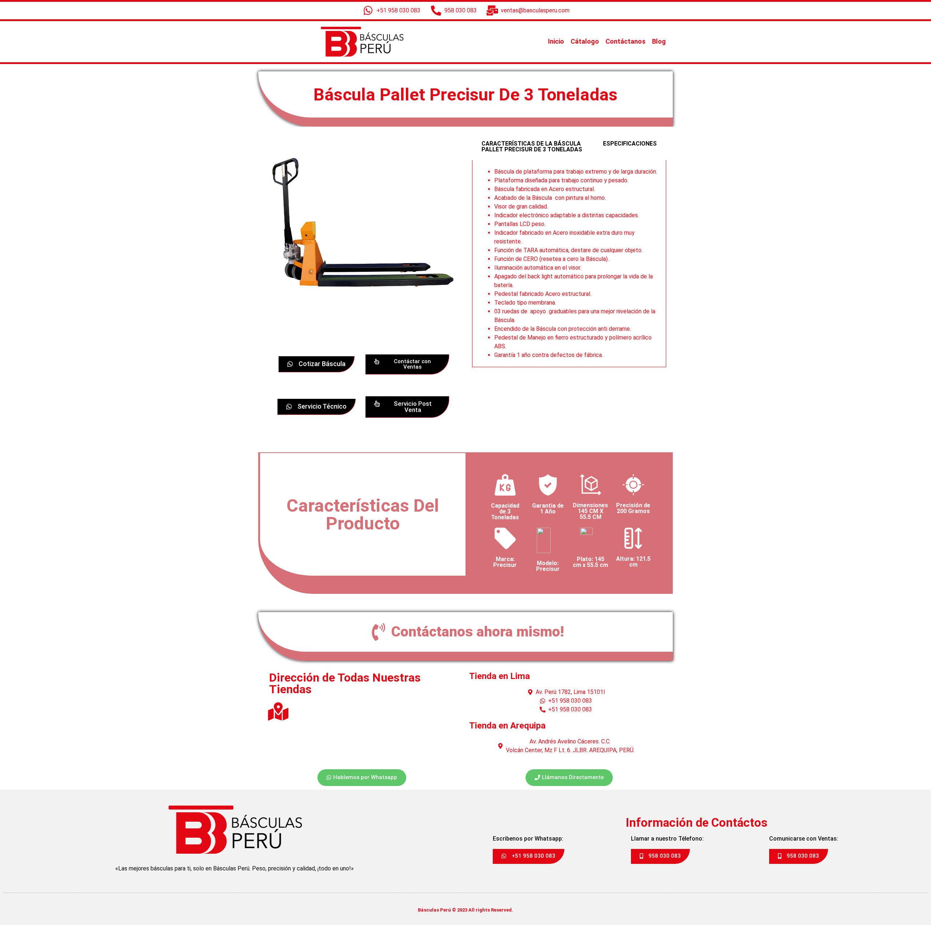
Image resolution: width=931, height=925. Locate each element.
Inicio (556, 41)
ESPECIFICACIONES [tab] (630, 143)
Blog (659, 41)
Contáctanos (626, 41)
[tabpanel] (569, 263)
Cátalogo (585, 41)
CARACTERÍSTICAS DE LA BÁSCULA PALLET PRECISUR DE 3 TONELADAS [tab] (532, 146)
